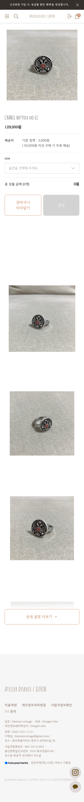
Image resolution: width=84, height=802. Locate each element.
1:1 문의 (10, 711)
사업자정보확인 (61, 705)
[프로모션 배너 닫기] (77, 5)
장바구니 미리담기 (23, 205)
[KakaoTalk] (75, 787)
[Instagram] (75, 772)
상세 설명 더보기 (39, 616)
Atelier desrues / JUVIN (42, 16)
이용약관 (11, 705)
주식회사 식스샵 (31, 755)
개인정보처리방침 (34, 705)
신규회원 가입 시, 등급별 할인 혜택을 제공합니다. (39, 4)
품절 (61, 205)
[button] (7, 16)
